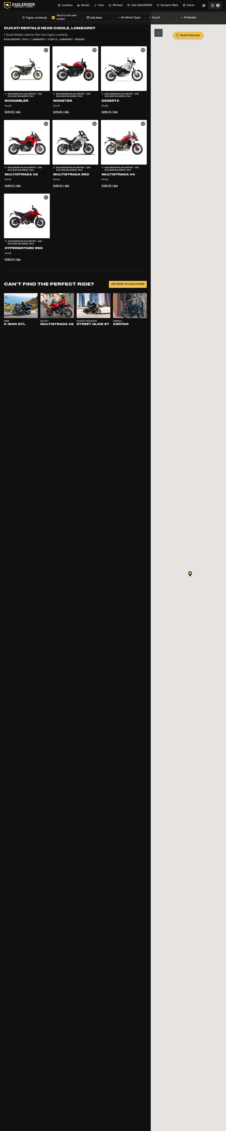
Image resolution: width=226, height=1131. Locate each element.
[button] (27, 80)
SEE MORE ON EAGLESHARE (127, 284)
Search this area (190, 35)
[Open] (176, 17)
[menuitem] (65, 5)
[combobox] (34, 17)
